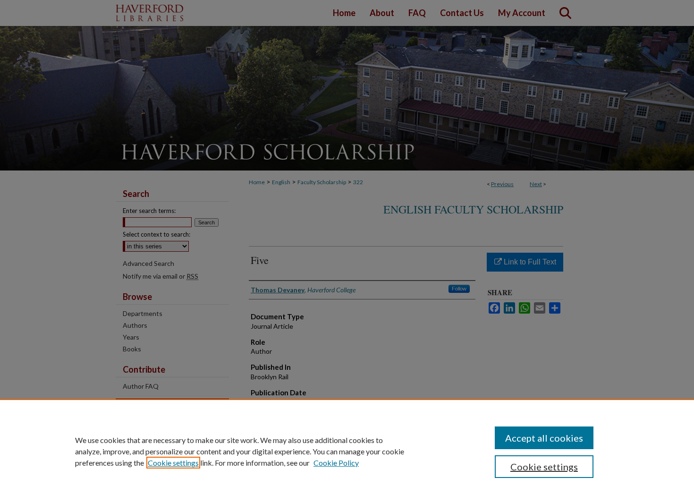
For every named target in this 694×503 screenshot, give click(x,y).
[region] (347, 451)
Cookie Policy (336, 462)
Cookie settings (173, 462)
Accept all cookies (544, 437)
